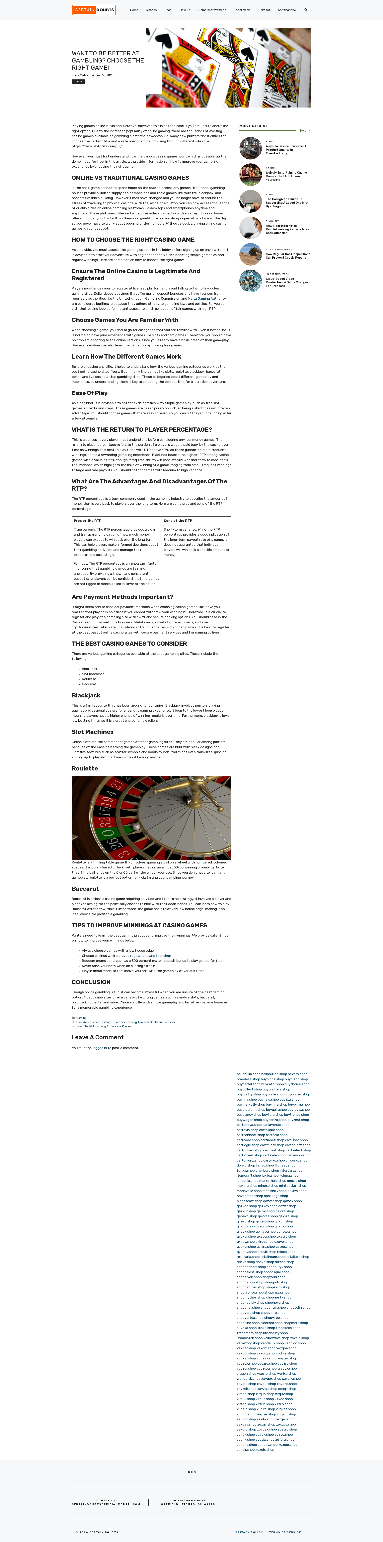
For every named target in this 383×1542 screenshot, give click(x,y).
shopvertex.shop (250, 1318)
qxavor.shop (266, 1236)
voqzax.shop (287, 1358)
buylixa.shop (289, 1099)
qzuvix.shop (267, 1252)
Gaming (78, 81)
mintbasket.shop (292, 1186)
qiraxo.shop (246, 1221)
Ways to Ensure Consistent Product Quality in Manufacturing (286, 149)
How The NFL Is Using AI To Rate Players (104, 1026)
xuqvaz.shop (286, 1409)
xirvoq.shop (284, 1399)
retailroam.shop (273, 1257)
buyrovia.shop (299, 1110)
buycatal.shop (272, 1084)
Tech (168, 10)
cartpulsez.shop (249, 1150)
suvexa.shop (247, 1328)
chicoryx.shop (296, 1160)
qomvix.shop (266, 1231)
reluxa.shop (286, 1252)
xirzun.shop (265, 1404)
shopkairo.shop (278, 1287)
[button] (305, 10)
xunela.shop (246, 1409)
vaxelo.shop (299, 1338)
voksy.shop (286, 1353)
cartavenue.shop (276, 1125)
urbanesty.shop (275, 1333)
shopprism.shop (273, 1307)
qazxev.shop (267, 1206)
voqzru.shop (287, 1363)
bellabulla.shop (249, 1074)
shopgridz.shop (276, 1282)
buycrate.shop (273, 1094)
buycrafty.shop (249, 1094)
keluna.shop (289, 1175)
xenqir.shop (287, 1389)
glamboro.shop (267, 1170)
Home (134, 10)
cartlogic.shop (248, 1145)
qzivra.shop (266, 1247)
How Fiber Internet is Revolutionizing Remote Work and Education (287, 229)
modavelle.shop (249, 1191)
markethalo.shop (272, 1181)
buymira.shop (276, 1104)
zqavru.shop (287, 1429)
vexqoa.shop (286, 1348)
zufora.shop (284, 1439)
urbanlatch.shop (250, 1338)
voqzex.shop (247, 1363)
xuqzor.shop (286, 1414)
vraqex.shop (287, 1368)
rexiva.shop (246, 1262)
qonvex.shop (286, 1231)
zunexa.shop (247, 1445)
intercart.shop (291, 1170)
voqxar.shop (246, 1358)
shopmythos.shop (251, 1297)
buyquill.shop (276, 1110)
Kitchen (151, 10)
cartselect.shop (298, 1150)
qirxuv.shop (246, 1226)
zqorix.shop (246, 1439)
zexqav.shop (247, 1424)
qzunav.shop (247, 1252)
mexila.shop (296, 1181)
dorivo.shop (246, 1165)
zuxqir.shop (246, 1450)
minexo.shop (268, 1186)
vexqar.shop (246, 1348)
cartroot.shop (274, 1150)
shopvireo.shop (276, 1318)
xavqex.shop (271, 1379)
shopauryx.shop (279, 1267)
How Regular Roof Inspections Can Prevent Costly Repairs (288, 255)
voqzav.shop (266, 1358)
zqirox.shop (246, 1434)
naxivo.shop (296, 1191)
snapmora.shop (295, 1323)
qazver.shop (272, 1201)
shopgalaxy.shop (250, 1282)
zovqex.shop (267, 1429)
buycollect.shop (249, 1089)
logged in (100, 1048)
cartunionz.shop (250, 1160)
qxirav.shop (246, 1242)
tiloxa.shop (266, 1328)
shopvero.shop (248, 1313)
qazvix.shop (292, 1201)
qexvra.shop (288, 1216)
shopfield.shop (274, 1277)
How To (185, 10)
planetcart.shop (249, 1201)
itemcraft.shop (249, 1175)
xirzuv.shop (283, 1404)
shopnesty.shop (278, 1297)
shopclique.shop (277, 1272)
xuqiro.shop (266, 1409)
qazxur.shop (246, 1211)
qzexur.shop (246, 1247)
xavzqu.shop (267, 1389)
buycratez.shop (297, 1094)
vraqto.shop (266, 1374)
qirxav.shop (265, 1221)
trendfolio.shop (288, 1328)
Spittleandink (287, 10)
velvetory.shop (248, 1343)
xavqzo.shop (287, 1384)
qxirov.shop (264, 1242)
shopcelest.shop (250, 1272)
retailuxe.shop (297, 1257)
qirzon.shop (265, 1226)
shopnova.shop (277, 1302)
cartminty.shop (272, 1145)
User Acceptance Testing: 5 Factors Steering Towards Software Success (125, 1022)
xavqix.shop (291, 1379)
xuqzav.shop (266, 1414)
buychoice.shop (297, 1084)
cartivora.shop (248, 1140)
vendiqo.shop (295, 1343)
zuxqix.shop (265, 1450)
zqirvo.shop (284, 1434)
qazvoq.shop (247, 1206)
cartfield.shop (277, 1135)
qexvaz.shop (268, 1216)
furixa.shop (246, 1170)
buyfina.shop (247, 1099)
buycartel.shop (249, 1084)
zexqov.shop (286, 1424)
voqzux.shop (267, 1368)
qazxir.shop (287, 1206)
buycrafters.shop (276, 1089)
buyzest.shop (298, 1120)
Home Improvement (212, 10)
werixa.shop (286, 1374)
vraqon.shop (246, 1374)
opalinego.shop (276, 1196)
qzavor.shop (283, 1242)
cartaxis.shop (247, 1130)
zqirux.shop (265, 1434)
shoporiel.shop (248, 1307)
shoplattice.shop (250, 1292)
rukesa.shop (284, 1262)
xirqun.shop (265, 1394)
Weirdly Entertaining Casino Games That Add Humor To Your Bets (286, 176)
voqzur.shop (246, 1368)
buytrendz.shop (296, 1115)
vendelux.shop (272, 1343)
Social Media (242, 10)
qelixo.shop (266, 1211)
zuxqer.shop (288, 1445)
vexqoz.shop (267, 1353)
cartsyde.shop (274, 1155)
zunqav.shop (268, 1445)
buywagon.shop (249, 1120)
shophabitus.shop (251, 1287)
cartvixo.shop (274, 1160)
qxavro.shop (286, 1236)
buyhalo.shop (268, 1099)
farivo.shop (265, 1165)
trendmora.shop (249, 1333)
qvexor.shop (246, 1236)
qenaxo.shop (247, 1216)
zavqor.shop (246, 1419)
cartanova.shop (249, 1125)
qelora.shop (284, 1211)
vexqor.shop (246, 1353)
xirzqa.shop (246, 1404)
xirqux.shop (246, 1399)
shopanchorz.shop (251, 1267)
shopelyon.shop (249, 1277)
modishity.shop (275, 1191)
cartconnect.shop (251, 1135)
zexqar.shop (284, 1419)
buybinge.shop (272, 1079)
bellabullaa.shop (274, 1074)
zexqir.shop (266, 1424)
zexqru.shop (246, 1429)
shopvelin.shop (298, 1307)
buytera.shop (272, 1115)
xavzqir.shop (247, 1389)
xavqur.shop (266, 1384)
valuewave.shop (276, 1338)
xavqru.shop (246, 1384)
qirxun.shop (284, 1221)
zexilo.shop (265, 1419)
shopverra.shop (273, 1313)
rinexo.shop (265, 1262)
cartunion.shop (298, 1155)
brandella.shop (248, 1079)
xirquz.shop (265, 1399)
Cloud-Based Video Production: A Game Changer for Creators (287, 282)
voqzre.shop (267, 1363)
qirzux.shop (246, 1231)
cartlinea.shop (296, 1140)
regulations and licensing (150, 956)
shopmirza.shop (277, 1292)
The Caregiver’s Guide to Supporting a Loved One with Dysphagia (287, 202)
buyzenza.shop (275, 1120)
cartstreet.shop (249, 1155)
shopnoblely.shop (250, 1302)
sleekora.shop (272, 1323)
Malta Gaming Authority (207, 298)
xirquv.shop (284, 1394)
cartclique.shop (271, 1130)
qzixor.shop (285, 1247)
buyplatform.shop (251, 1110)
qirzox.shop (284, 1226)
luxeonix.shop (248, 1181)
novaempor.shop (250, 1196)
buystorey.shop (249, 1115)
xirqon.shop (246, 1394)
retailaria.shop (248, 1257)
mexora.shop (247, 1186)
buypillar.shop (299, 1104)
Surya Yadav (80, 75)
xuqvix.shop (246, 1414)
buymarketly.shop (251, 1104)
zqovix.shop (265, 1439)
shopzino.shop (248, 1323)
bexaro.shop (297, 1074)
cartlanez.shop (272, 1140)
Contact (264, 10)
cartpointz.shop (297, 1145)
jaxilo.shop (270, 1175)
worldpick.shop (249, 1379)
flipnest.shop (285, 1165)
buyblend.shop (296, 1079)
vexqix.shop (266, 1348)
